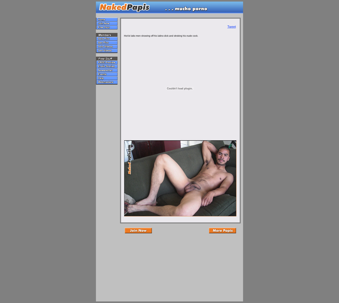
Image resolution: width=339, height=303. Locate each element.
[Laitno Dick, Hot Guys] (180, 215)
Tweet (231, 26)
